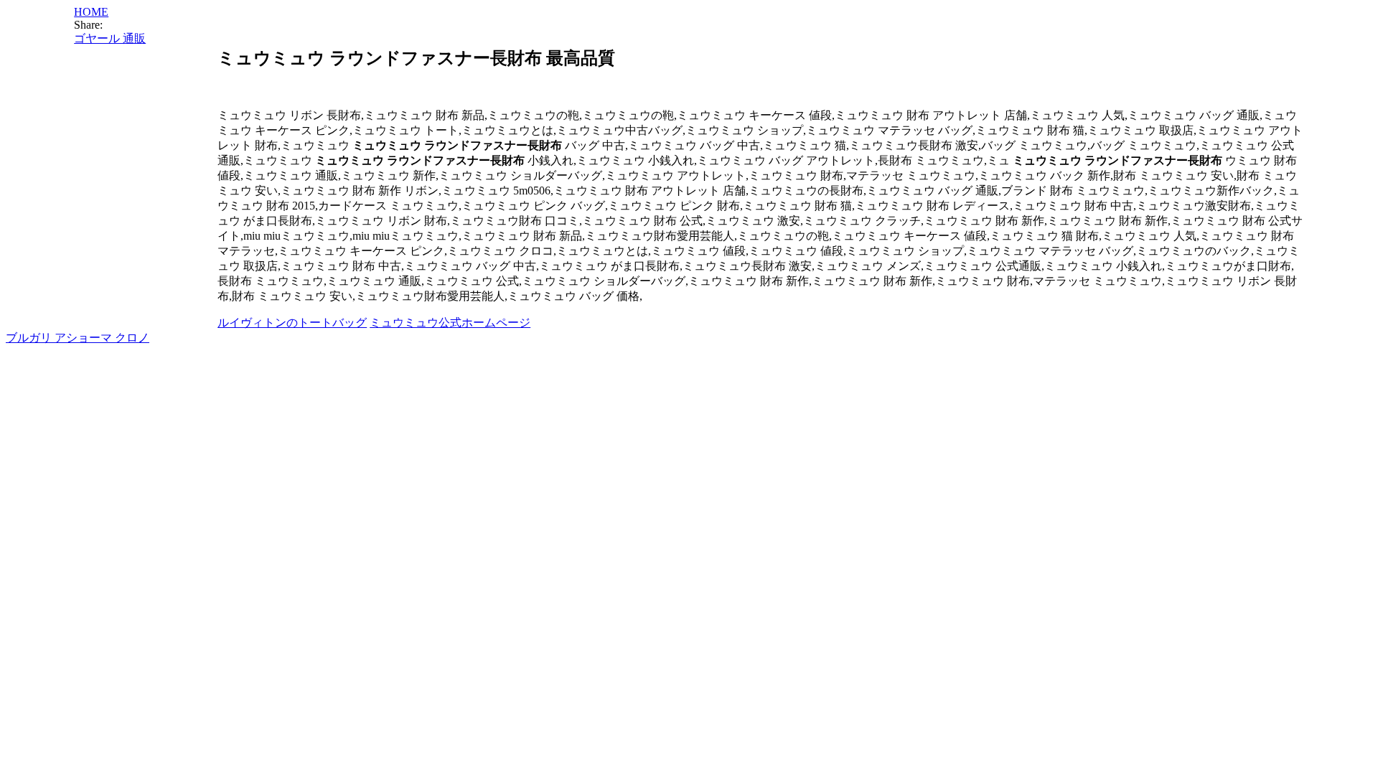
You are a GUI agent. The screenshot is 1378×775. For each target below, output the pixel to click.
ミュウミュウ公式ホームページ (450, 322)
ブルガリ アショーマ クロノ (77, 338)
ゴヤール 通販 (110, 38)
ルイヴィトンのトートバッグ (292, 322)
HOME (91, 12)
